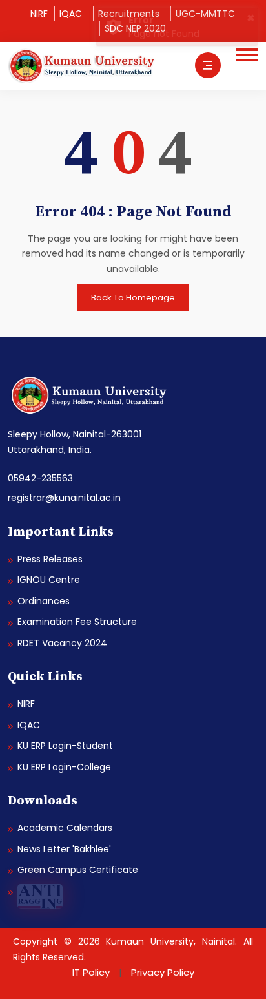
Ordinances (43, 600)
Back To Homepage (133, 297)
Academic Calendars (64, 827)
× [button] (251, 17)
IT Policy (91, 972)
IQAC (70, 13)
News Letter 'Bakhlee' (64, 849)
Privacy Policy (162, 972)
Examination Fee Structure (77, 621)
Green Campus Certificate (77, 869)
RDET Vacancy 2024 (62, 642)
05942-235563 (40, 478)
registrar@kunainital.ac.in (64, 497)
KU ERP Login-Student (65, 745)
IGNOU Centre (48, 579)
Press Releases (50, 558)
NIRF (39, 13)
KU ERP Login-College (64, 767)
